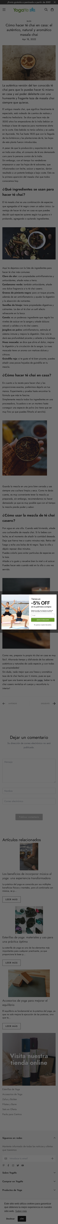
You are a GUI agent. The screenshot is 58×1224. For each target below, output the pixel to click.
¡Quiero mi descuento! (43, 620)
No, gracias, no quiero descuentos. (42, 624)
